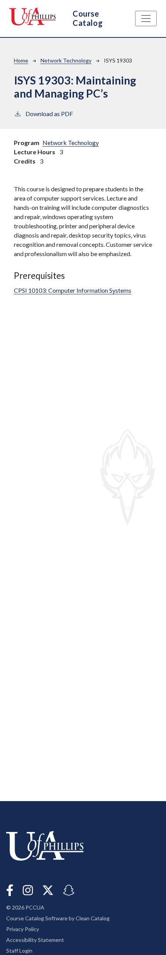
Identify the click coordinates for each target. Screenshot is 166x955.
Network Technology (66, 60)
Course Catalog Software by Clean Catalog (58, 918)
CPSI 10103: (72, 290)
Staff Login (19, 950)
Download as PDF (49, 113)
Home (21, 60)
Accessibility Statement (35, 939)
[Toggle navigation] (146, 18)
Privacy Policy (22, 929)
